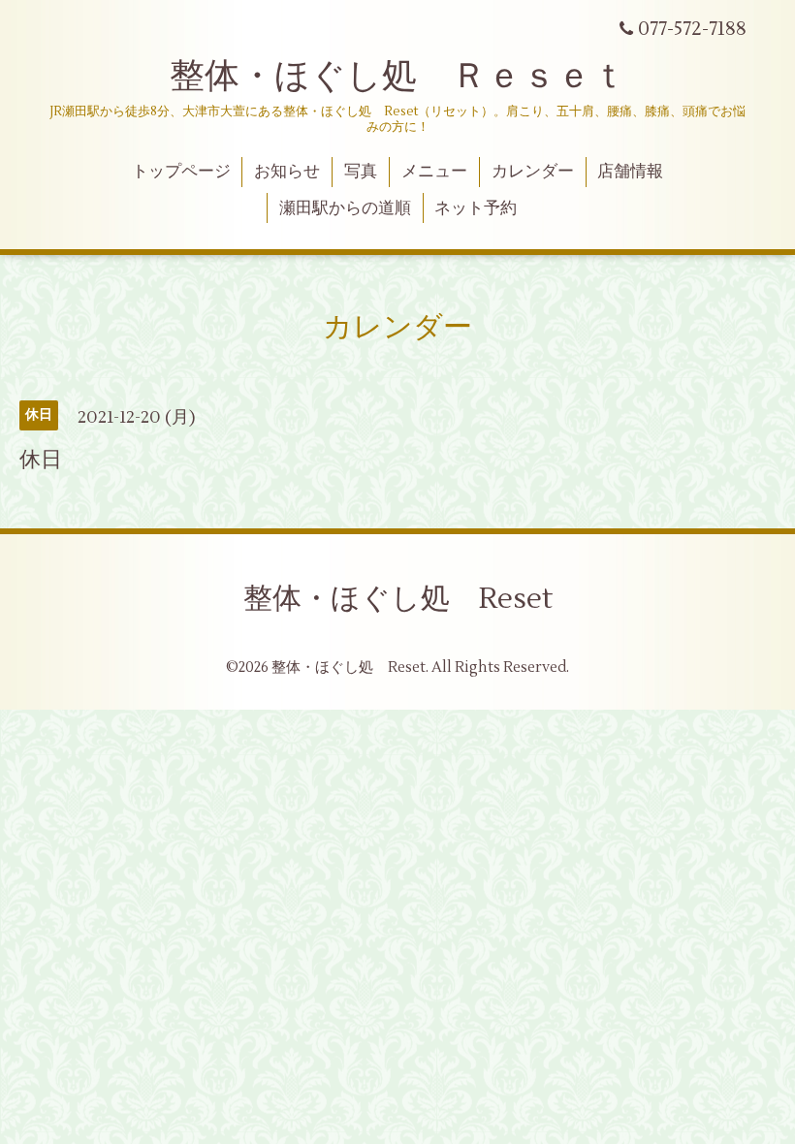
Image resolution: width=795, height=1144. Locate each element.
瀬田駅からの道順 (345, 208)
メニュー (434, 171)
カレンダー (533, 171)
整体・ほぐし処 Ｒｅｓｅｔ (398, 76)
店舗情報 (630, 171)
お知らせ (287, 171)
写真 (360, 171)
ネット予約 (475, 208)
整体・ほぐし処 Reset (398, 599)
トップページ (181, 171)
